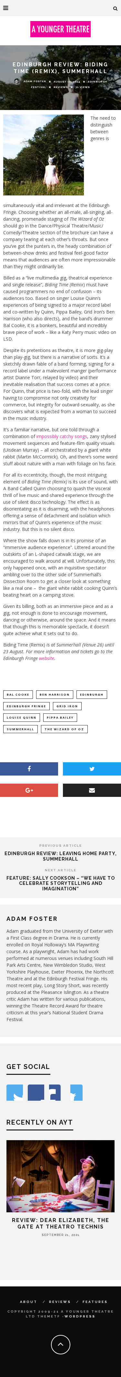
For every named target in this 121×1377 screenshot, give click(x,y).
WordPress (80, 1316)
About (28, 1302)
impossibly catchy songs (61, 436)
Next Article (60, 870)
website (46, 658)
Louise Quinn (21, 717)
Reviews (61, 87)
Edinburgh (92, 694)
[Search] (115, 8)
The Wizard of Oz (64, 729)
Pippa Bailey (60, 717)
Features (95, 1302)
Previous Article (60, 845)
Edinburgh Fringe (26, 706)
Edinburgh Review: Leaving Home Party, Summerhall (61, 856)
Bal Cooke (18, 694)
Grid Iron (67, 706)
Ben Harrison (55, 694)
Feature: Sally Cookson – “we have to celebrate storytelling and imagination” (60, 884)
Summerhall (20, 729)
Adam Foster (35, 81)
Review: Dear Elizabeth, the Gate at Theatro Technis (60, 1223)
